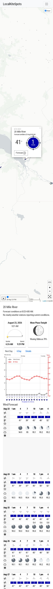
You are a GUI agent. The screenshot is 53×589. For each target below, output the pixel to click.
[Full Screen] (50, 296)
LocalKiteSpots (12, 4)
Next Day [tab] (9, 351)
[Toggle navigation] (46, 4)
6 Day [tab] (19, 351)
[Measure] (50, 282)
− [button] (49, 291)
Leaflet (44, 301)
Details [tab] (28, 351)
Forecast (19, 152)
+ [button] (49, 287)
